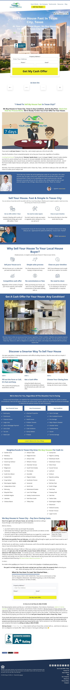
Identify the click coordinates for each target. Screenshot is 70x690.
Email (47, 62)
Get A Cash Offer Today (63, 668)
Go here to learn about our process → (30, 558)
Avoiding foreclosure (8, 157)
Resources (60, 4)
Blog (66, 4)
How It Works (34, 4)
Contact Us (66, 670)
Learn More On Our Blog (34, 441)
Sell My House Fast (33, 104)
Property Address (35, 56)
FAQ (68, 674)
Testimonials (52, 4)
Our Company (44, 4)
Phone (23, 62)
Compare (66, 682)
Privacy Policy (65, 680)
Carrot (21, 675)
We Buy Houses (45, 450)
